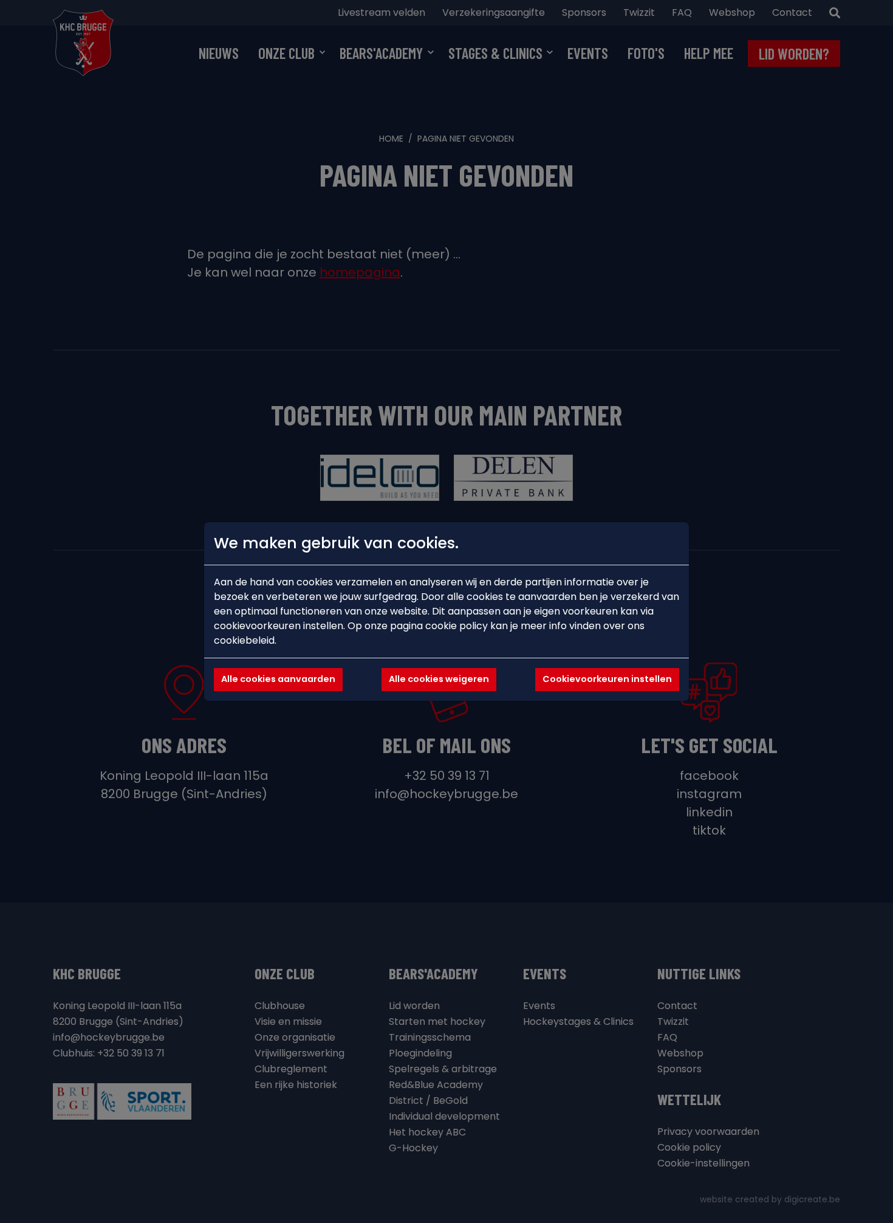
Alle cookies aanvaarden (278, 679)
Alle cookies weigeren (439, 679)
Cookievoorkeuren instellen (607, 679)
